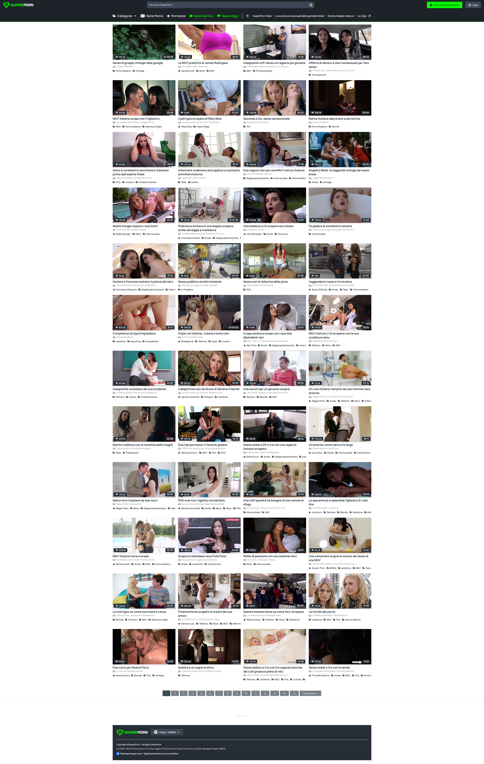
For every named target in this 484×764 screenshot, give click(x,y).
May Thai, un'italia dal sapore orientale (268, 341)
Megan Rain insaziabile (128, 504)
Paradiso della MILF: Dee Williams (330, 615)
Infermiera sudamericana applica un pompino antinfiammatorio (209, 172)
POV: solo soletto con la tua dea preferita (204, 448)
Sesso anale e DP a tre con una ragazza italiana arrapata (269, 447)
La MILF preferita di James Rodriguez (203, 63)
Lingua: (167, 732)
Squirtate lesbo (124, 337)
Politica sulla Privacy (172, 748)
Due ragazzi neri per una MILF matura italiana (274, 170)
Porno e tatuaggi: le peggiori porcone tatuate (334, 230)
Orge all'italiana (124, 66)
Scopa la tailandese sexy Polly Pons (202, 556)
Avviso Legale (154, 748)
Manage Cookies (210, 748)
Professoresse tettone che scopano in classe (138, 393)
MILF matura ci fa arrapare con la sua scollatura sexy (334, 335)
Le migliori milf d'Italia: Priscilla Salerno (333, 671)
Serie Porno (154, 16)
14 (284, 693)
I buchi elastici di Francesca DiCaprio (136, 285)
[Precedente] (247, 16)
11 (256, 693)
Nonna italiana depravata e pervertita (334, 119)
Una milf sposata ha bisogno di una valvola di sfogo (273, 502)
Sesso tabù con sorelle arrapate (133, 448)
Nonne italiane (320, 122)
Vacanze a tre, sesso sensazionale (266, 119)
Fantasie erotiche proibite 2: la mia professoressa (269, 66)
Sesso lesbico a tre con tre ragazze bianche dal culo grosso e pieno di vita (272, 669)
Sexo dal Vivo (203, 16)
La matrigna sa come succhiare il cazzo (139, 612)
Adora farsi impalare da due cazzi (135, 500)
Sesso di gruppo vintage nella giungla (138, 63)
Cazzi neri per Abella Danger (131, 230)
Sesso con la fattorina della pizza (265, 282)
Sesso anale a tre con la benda (329, 667)
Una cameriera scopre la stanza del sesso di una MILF (338, 558)
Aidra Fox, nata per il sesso (261, 560)
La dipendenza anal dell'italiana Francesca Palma (204, 234)
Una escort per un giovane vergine (266, 389)
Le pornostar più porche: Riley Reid (200, 122)
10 (246, 693)
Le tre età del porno (322, 612)
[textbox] (227, 5)
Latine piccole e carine (194, 178)
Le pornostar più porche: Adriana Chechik (204, 393)
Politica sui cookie (192, 748)
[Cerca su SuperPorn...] (311, 5)
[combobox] (230, 5)
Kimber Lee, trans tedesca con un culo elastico (334, 70)
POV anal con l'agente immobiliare (201, 500)
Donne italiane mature (341, 16)
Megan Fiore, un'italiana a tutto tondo (332, 397)
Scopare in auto (255, 230)
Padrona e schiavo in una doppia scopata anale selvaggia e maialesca (205, 228)
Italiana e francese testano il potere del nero (143, 282)
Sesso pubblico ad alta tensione (199, 282)
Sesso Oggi (230, 16)
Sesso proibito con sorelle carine (134, 178)
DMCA (223, 748)
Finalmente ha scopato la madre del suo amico (205, 614)
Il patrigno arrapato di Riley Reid (199, 119)
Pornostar (178, 16)
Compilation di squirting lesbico (134, 333)
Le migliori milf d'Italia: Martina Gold (135, 560)
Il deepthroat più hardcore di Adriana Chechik (209, 389)
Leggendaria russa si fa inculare (330, 282)
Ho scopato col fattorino (260, 285)
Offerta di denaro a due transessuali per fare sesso (339, 65)
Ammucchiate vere (192, 337)
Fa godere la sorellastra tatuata (330, 226)
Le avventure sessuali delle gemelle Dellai (299, 16)
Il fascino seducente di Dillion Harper (201, 671)
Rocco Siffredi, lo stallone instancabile (333, 285)
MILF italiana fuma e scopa (131, 556)
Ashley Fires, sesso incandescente (135, 615)
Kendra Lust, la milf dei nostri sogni (201, 619)
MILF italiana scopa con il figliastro (136, 119)
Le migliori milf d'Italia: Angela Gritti (135, 122)
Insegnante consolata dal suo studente (139, 389)
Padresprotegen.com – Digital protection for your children (149, 753)
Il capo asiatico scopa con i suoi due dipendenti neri (267, 335)
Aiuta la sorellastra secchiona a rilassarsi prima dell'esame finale (141, 172)
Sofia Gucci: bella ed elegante (263, 452)
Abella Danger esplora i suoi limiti (135, 226)
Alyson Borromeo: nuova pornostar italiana (334, 564)
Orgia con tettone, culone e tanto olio (203, 333)
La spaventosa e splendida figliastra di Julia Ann (338, 502)
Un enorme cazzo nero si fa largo (331, 445)
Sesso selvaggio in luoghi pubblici (200, 285)
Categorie (124, 16)
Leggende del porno (323, 178)
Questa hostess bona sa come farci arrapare (273, 612)
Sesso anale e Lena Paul (325, 448)
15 (294, 693)
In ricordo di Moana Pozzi (129, 671)
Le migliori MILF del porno (195, 66)
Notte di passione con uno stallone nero (270, 556)
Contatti (120, 748)
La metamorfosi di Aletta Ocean (264, 615)
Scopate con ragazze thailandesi (199, 560)
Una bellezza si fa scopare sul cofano (268, 226)
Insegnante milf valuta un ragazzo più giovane (274, 63)
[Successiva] (369, 16)
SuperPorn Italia (262, 16)
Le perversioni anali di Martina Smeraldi (203, 504)
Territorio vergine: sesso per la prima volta (269, 393)
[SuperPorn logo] (18, 5)
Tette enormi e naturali (324, 341)
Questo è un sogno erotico (196, 667)
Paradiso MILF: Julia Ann (325, 508)
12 (265, 693)
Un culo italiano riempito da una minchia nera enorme (339, 391)
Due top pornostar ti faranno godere (202, 445)
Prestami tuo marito (258, 122)
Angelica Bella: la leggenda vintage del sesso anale (339, 172)
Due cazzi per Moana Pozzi (131, 667)
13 (275, 693)
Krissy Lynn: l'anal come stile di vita (266, 508)
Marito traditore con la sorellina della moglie (143, 445)
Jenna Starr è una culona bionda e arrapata (269, 675)
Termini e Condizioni (136, 748)
